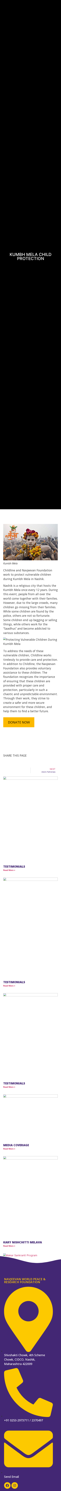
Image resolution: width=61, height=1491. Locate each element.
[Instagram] (14, 1485)
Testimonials (14, 866)
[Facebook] (7, 1485)
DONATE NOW (19, 722)
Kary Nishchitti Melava (22, 1242)
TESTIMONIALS (14, 982)
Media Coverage (16, 1145)
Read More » (9, 870)
